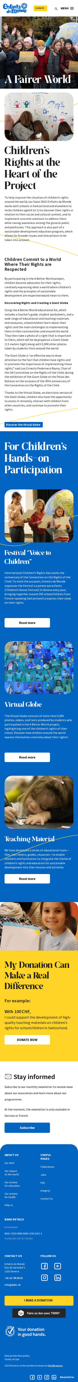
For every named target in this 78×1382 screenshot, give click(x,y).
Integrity (45, 1190)
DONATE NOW (27, 1040)
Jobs (43, 1174)
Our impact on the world (12, 1172)
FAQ (43, 1182)
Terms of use (12, 1359)
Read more (27, 623)
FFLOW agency (55, 1365)
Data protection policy (17, 1355)
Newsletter (67, 1377)
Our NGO (9, 1163)
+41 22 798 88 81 (14, 1278)
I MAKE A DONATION (38, 1300)
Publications (47, 1166)
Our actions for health (11, 1195)
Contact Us (47, 1198)
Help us (9, 1205)
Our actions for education (12, 1184)
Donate (40, 8)
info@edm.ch (13, 1285)
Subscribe (27, 1127)
